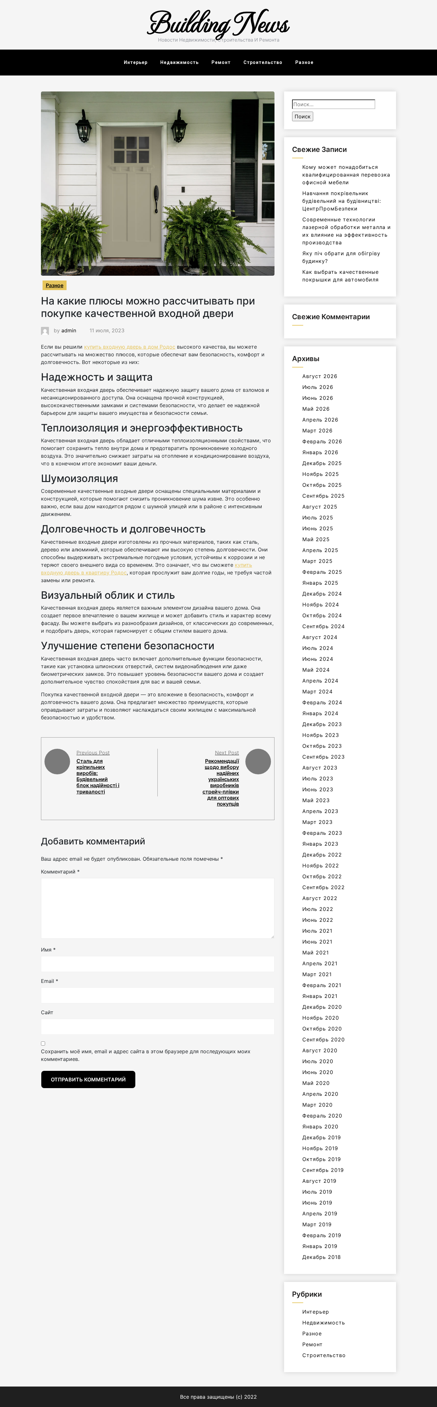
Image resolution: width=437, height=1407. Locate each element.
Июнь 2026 (317, 398)
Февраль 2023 (322, 833)
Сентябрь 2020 (323, 1039)
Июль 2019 (317, 1192)
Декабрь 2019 (321, 1137)
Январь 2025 (320, 583)
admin (68, 330)
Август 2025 (320, 506)
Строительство (262, 62)
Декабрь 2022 (322, 854)
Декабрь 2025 (322, 463)
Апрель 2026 (320, 419)
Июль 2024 (317, 648)
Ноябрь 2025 (320, 474)
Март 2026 (317, 430)
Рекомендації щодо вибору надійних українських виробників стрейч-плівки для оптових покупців (221, 782)
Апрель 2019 (320, 1213)
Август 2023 (320, 767)
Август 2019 (319, 1181)
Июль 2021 (317, 931)
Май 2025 (316, 539)
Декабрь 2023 (322, 724)
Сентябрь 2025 (323, 496)
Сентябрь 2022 (323, 887)
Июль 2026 (317, 387)
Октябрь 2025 (322, 485)
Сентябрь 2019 (323, 1170)
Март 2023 (317, 822)
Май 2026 (316, 409)
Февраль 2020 (322, 1115)
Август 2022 (320, 898)
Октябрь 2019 (321, 1159)
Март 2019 (317, 1224)
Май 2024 (316, 670)
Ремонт (221, 62)
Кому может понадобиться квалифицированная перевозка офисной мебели (346, 175)
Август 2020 (320, 1050)
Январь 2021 (320, 996)
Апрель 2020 (320, 1094)
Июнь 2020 (317, 1072)
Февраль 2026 (322, 441)
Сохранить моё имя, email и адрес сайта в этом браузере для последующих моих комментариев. (145, 1055)
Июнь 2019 (317, 1202)
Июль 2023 (317, 778)
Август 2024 (320, 637)
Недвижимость (179, 62)
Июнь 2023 (317, 789)
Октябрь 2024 (322, 615)
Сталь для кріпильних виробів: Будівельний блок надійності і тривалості (97, 776)
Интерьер (135, 62)
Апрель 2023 (320, 811)
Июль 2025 (317, 517)
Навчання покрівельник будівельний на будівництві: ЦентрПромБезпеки (341, 201)
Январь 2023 (320, 844)
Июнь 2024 (317, 659)
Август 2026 (320, 376)
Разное (304, 62)
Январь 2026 (320, 452)
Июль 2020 (317, 1061)
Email (49, 981)
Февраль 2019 (321, 1235)
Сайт (47, 1012)
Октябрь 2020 (322, 1028)
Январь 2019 (320, 1246)
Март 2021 (317, 974)
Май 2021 (315, 952)
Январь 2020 (320, 1126)
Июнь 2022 (317, 920)
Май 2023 (316, 800)
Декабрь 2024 (322, 593)
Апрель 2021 (320, 963)
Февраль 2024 (322, 702)
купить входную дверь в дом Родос (129, 347)
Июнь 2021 (317, 941)
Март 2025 (317, 561)
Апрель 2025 (320, 550)
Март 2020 (317, 1105)
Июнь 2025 (317, 528)
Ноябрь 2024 (320, 604)
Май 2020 (316, 1083)
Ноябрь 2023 (320, 735)
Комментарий (60, 871)
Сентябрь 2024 (323, 626)
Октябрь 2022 (322, 876)
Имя (48, 949)
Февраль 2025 (322, 572)
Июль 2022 (317, 909)
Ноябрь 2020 (320, 1018)
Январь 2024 (320, 713)
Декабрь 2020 (322, 1007)
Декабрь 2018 (321, 1257)
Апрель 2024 (320, 680)
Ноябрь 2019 (320, 1148)
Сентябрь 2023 (323, 757)
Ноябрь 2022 (320, 865)
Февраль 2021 (321, 985)
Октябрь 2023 (322, 746)
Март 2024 (317, 691)
